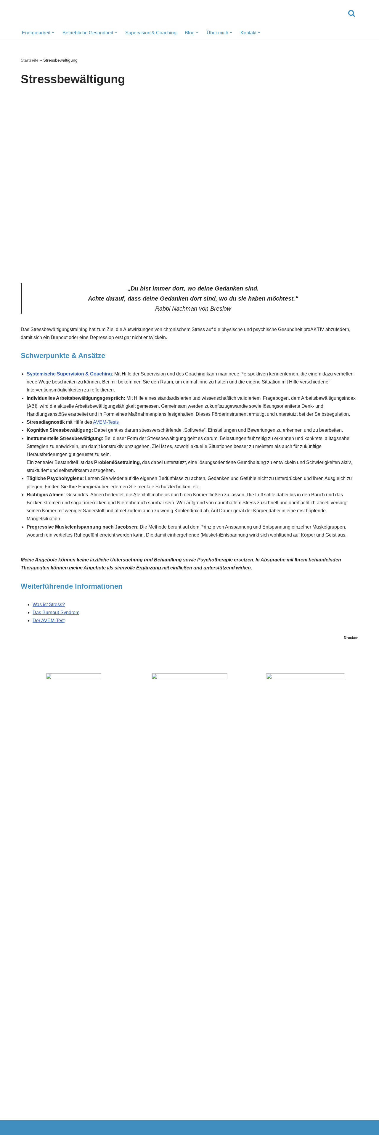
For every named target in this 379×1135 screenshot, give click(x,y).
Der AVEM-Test (49, 620)
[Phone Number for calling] (27, 1127)
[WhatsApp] (135, 1127)
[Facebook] (243, 1127)
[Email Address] (81, 1127)
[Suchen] (351, 13)
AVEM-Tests (106, 422)
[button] (53, 32)
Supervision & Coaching (150, 32)
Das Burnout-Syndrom (56, 612)
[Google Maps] (190, 1127)
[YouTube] (352, 1127)
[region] (189, 182)
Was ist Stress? (49, 604)
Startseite (29, 60)
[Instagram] (298, 1127)
